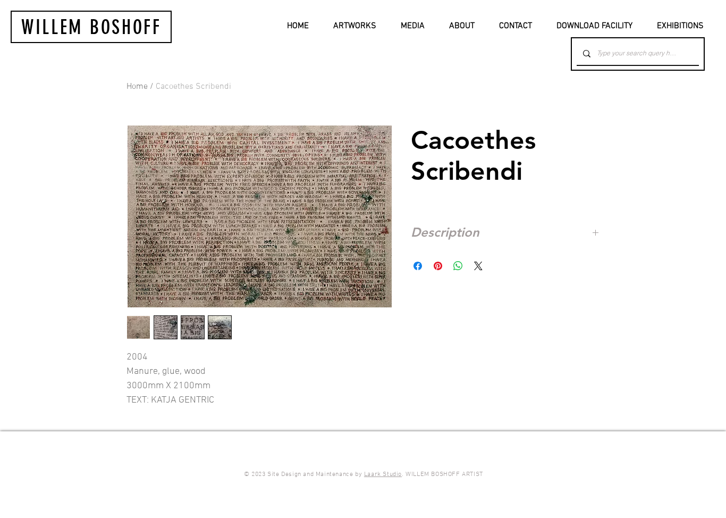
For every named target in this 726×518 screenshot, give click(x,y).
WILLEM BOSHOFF (91, 27)
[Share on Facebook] (417, 266)
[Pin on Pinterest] (438, 266)
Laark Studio (383, 474)
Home (137, 86)
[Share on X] (478, 266)
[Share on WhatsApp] (458, 266)
